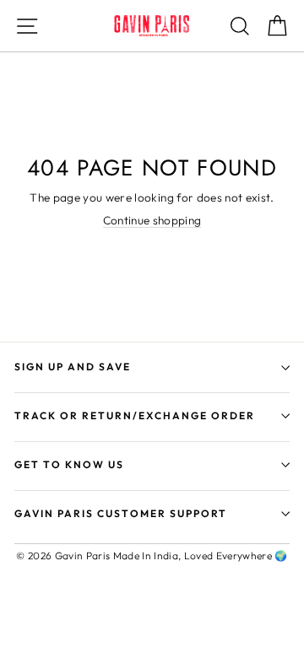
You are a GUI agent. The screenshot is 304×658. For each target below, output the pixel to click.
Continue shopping (152, 220)
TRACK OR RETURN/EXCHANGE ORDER (134, 415)
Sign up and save (72, 366)
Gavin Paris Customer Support (120, 513)
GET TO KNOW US (69, 464)
